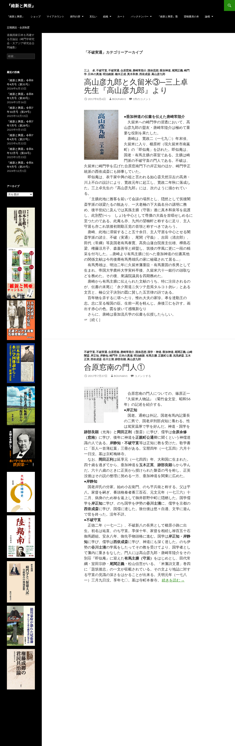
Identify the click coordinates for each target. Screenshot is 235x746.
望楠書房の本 (191, 16)
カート (121, 16)
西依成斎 (144, 74)
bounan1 (119, 99)
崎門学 (113, 355)
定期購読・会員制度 (18, 27)
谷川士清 (108, 359)
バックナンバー (139, 16)
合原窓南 (125, 70)
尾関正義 (177, 70)
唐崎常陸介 (139, 70)
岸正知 (95, 355)
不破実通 (113, 70)
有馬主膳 (151, 355)
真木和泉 (132, 74)
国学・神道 (154, 352)
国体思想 (153, 70)
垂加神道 (165, 70)
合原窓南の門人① (114, 367)
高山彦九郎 (158, 74)
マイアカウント (55, 16)
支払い (93, 16)
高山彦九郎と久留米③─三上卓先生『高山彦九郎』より (136, 86)
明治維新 (108, 74)
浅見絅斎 (178, 355)
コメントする (142, 376)
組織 (105, 16)
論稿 (207, 16)
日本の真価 (95, 74)
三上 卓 (89, 70)
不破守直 (101, 70)
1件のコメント (142, 99)
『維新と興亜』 (21, 5)
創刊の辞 (75, 16)
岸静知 (104, 355)
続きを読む (173, 580)
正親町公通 (165, 355)
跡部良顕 (120, 359)
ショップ (36, 16)
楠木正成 (120, 74)
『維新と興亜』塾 (168, 16)
